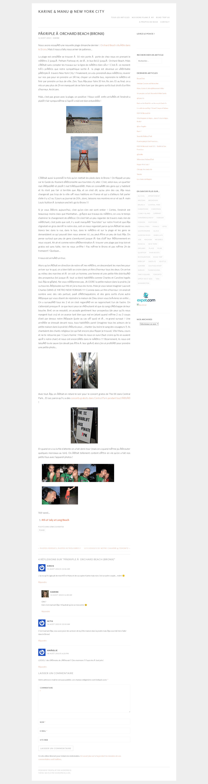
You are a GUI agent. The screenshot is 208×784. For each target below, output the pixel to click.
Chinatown (143, 209)
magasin (148, 240)
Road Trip (157, 257)
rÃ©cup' (141, 261)
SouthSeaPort (155, 266)
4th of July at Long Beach (55, 519)
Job (139, 240)
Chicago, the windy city (144, 169)
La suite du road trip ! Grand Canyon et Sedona (152, 108)
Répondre (42, 582)
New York (152, 244)
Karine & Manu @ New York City (71, 11)
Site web (44, 740)
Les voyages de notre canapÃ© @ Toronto (107, 548)
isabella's (158, 235)
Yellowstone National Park (145, 159)
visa (157, 279)
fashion (141, 222)
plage (42, 530)
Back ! (139, 131)
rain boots (154, 253)
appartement (154, 196)
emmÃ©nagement (146, 218)
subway (141, 270)
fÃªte (164, 227)
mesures (159, 240)
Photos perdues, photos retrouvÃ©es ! (59, 548)
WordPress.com (62, 773)
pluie (159, 248)
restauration (144, 257)
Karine (56, 38)
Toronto (139, 174)
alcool (141, 196)
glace (156, 231)
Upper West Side (145, 279)
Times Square (144, 274)
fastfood (152, 222)
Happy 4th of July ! (143, 164)
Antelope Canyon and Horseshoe (147, 83)
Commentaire (45, 689)
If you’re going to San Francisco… (147, 141)
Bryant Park (141, 78)
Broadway (153, 200)
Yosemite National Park (144, 136)
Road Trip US (163, 17)
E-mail (43, 731)
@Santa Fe (140, 98)
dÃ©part (157, 213)
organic (142, 248)
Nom (42, 722)
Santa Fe (152, 261)
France (156, 227)
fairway (160, 218)
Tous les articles (120, 17)
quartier (142, 253)
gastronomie (144, 231)
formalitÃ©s (144, 227)
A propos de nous (148, 22)
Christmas (156, 209)
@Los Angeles (141, 126)
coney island (144, 213)
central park (154, 205)
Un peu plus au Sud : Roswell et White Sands (151, 93)
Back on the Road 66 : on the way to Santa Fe (151, 103)
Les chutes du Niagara (144, 179)
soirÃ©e (141, 266)
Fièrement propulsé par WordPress (54, 770)
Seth (50, 621)
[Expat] (146, 302)
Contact (165, 22)
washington (143, 283)
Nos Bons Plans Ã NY (143, 17)
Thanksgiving (154, 270)
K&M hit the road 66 (143, 113)
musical (141, 244)
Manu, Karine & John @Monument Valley (150, 88)
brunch (141, 205)
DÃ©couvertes (57, 527)
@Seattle (140, 154)
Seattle (162, 261)
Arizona (141, 200)
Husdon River (144, 235)
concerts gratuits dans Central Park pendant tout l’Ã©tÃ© (100, 398)
